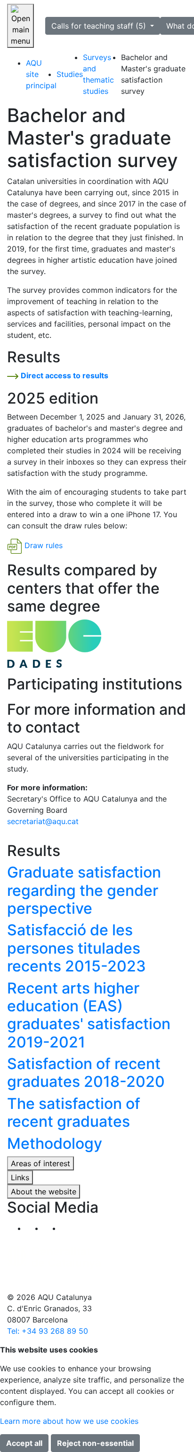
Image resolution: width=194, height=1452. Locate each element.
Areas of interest (40, 1163)
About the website (43, 1191)
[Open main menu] (20, 26)
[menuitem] (41, 74)
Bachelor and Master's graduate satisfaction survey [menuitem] (153, 74)
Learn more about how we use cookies (69, 1421)
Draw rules (43, 545)
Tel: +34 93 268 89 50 (47, 1331)
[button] (69, 1228)
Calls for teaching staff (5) (99, 26)
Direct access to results (64, 375)
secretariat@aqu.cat (43, 821)
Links (20, 1177)
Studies (70, 74)
